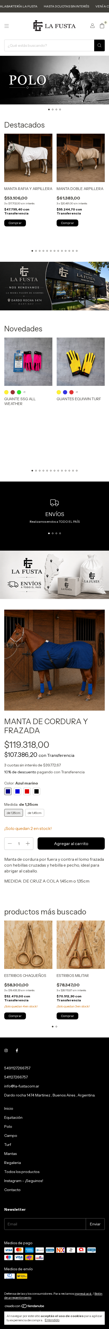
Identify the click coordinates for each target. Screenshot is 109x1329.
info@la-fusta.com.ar (21, 1086)
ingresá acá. (83, 1294)
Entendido (52, 1320)
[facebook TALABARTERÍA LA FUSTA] (17, 1050)
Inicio (8, 1108)
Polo (8, 1126)
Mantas (10, 1153)
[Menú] (6, 26)
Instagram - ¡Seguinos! (23, 1180)
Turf (7, 1144)
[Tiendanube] (24, 1307)
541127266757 (16, 1077)
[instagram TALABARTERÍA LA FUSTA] (6, 1050)
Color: (21, 783)
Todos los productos (21, 1171)
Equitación (13, 1117)
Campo (10, 1135)
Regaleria (12, 1162)
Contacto (12, 1189)
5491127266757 (17, 1068)
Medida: (21, 804)
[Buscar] (99, 45)
